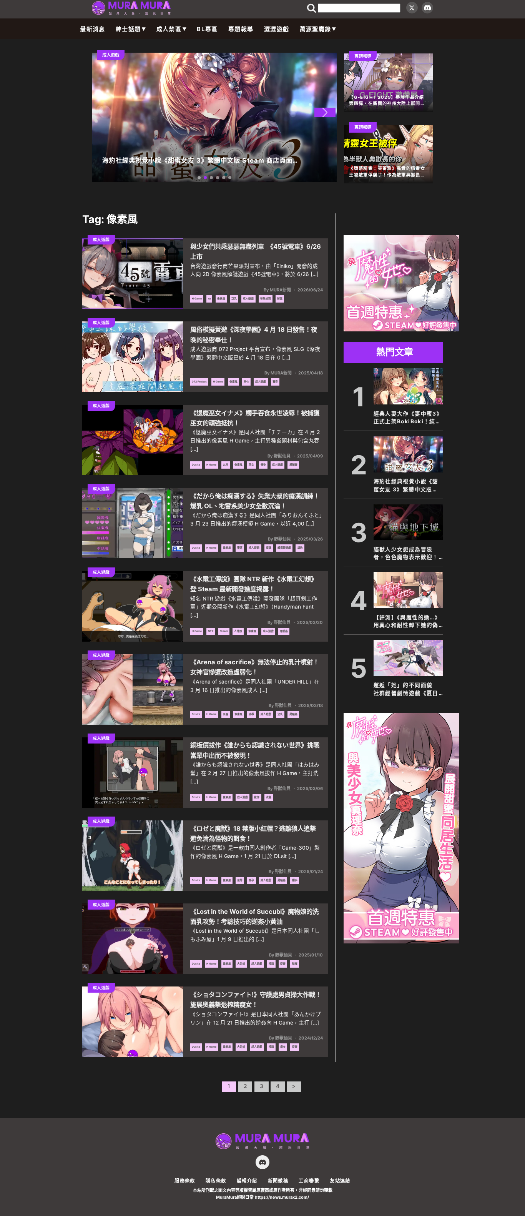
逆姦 (283, 963)
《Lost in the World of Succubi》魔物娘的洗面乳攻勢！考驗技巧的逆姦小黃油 (254, 916)
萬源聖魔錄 (315, 29)
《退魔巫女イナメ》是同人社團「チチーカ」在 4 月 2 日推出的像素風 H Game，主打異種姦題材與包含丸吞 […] (255, 440)
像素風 (221, 298)
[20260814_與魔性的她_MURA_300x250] (401, 329)
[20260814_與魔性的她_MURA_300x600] (401, 941)
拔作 (256, 797)
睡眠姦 (284, 631)
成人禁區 (168, 29)
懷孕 (263, 464)
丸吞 (225, 464)
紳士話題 (128, 29)
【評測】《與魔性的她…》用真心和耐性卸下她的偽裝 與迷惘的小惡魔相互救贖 (407, 621)
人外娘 (238, 631)
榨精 (271, 963)
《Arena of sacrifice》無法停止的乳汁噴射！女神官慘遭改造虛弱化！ (254, 667)
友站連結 (340, 1181)
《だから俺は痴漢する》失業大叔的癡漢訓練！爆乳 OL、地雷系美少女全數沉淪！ (254, 501)
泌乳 (280, 714)
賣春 (275, 381)
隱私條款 (216, 1181)
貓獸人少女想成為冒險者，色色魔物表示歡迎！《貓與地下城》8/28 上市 (408, 553)
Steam (224, 631)
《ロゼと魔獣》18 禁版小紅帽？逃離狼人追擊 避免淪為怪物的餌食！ (253, 833)
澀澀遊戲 (276, 29)
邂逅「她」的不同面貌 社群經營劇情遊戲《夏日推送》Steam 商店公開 (406, 689)
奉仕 (246, 381)
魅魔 (294, 963)
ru (209, 298)
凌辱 (251, 714)
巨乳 (234, 298)
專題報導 (240, 29)
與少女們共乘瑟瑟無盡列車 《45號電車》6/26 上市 (255, 251)
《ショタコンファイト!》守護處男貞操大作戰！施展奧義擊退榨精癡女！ (255, 999)
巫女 (251, 464)
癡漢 (268, 547)
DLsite (196, 464)
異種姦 (293, 464)
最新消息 (92, 29)
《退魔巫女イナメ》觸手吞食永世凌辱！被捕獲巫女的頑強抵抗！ (254, 418)
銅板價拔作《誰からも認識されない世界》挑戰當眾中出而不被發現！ (254, 750)
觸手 (294, 880)
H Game (197, 298)
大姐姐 (241, 963)
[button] (325, 112)
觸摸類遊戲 (284, 547)
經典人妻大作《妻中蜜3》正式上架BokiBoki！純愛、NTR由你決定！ (408, 418)
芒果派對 (265, 298)
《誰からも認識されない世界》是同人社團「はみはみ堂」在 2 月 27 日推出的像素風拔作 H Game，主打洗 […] (254, 773)
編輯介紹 (247, 1181)
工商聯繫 (309, 1181)
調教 (300, 547)
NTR (210, 631)
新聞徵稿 (278, 1181)
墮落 (240, 547)
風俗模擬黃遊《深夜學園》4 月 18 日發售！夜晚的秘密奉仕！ (253, 334)
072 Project (199, 381)
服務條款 (184, 1181)
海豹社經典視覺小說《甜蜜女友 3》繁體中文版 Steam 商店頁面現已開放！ (406, 485)
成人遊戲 (248, 298)
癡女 (283, 1046)
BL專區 (207, 29)
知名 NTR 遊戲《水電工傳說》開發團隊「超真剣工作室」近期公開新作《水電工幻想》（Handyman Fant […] (253, 607)
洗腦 (268, 797)
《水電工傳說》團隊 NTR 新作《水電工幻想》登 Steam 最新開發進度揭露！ (253, 584)
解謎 (279, 298)
